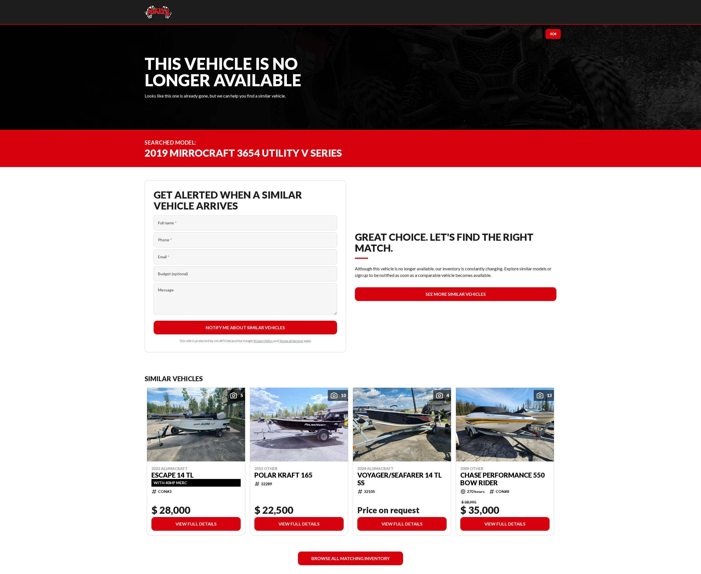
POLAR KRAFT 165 (283, 475)
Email (163, 256)
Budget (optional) (173, 273)
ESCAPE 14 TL (172, 475)
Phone (165, 239)
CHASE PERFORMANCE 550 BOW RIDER (502, 478)
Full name (167, 222)
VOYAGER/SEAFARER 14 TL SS (399, 478)
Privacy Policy (263, 341)
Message (166, 290)
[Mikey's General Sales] (158, 12)
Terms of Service (291, 341)
